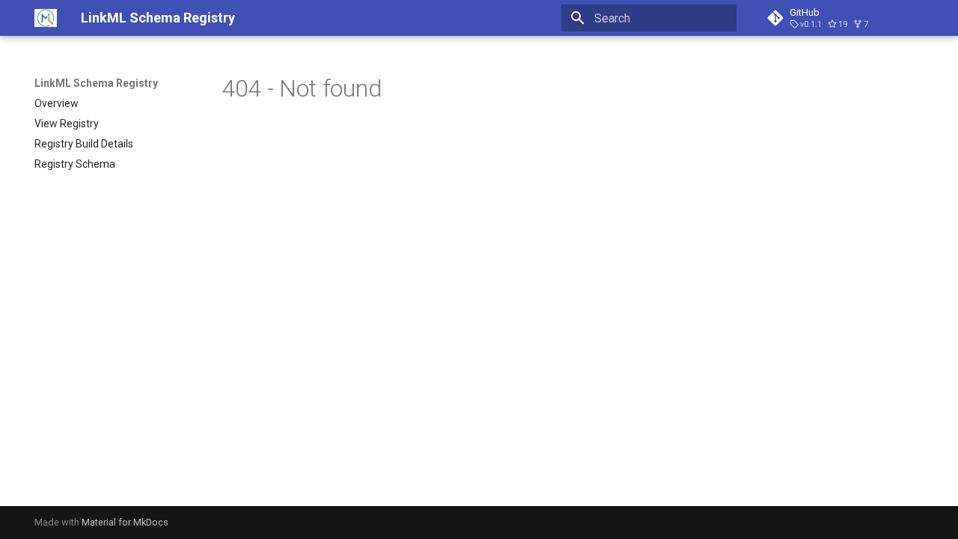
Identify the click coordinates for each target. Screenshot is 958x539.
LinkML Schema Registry (96, 83)
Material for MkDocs (125, 522)
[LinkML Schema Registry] (45, 18)
